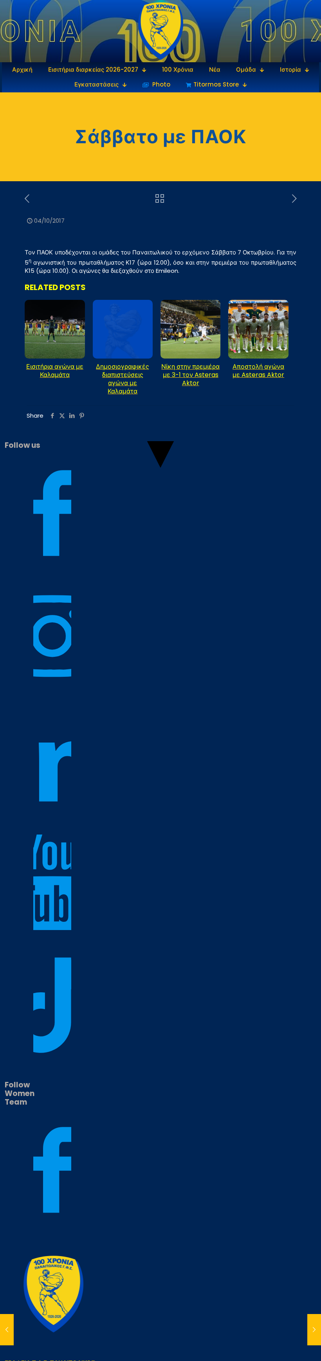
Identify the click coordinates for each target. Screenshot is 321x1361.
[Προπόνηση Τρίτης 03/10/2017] (7, 1329)
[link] (160, 31)
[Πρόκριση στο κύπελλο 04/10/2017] (314, 1329)
